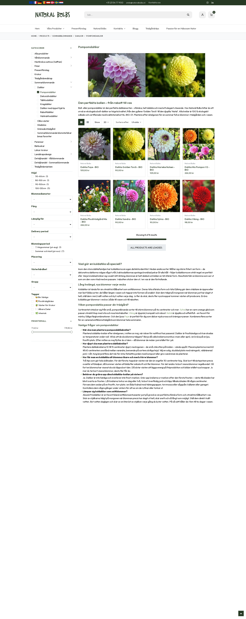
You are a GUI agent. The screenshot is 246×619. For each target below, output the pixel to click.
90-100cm (40, 184)
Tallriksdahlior (47, 100)
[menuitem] (37, 28)
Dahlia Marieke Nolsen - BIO (162, 168)
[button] (128, 122)
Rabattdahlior (47, 112)
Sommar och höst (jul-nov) (47, 251)
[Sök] (188, 14)
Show (97, 122)
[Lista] (87, 122)
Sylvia (182, 309)
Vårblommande (42, 57)
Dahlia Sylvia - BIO (159, 219)
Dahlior (79, 36)
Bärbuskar (39, 146)
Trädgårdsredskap (43, 78)
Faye (126, 316)
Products (44, 36)
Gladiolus (41, 124)
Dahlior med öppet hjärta (52, 108)
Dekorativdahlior (48, 96)
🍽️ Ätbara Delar (43, 309)
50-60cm (40, 176)
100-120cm (40, 188)
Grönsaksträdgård (46, 128)
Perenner (39, 141)
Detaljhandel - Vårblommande (49, 158)
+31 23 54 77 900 (114, 2)
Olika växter (43, 120)
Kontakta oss (155, 2)
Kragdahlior (46, 104)
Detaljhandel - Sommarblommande (51, 162)
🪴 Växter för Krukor (45, 305)
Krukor (37, 74)
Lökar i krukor (41, 150)
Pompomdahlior (48, 92)
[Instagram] (207, 2)
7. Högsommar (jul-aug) (46, 247)
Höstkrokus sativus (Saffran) (48, 61)
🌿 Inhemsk (40, 313)
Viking (132, 313)
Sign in (202, 14)
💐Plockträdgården (44, 301)
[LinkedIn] (212, 2)
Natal (169, 313)
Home (34, 36)
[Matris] (81, 122)
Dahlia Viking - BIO (194, 219)
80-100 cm (40, 180)
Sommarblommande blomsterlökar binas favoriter (54, 134)
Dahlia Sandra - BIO (125, 219)
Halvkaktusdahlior (49, 116)
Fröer (37, 66)
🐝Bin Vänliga (41, 297)
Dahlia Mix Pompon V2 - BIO (197, 168)
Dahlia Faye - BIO (89, 167)
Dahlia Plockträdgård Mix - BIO (93, 220)
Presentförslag (41, 70)
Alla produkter (41, 53)
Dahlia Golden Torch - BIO (128, 167)
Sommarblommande (62, 36)
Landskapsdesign (43, 154)
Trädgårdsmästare (43, 166)
